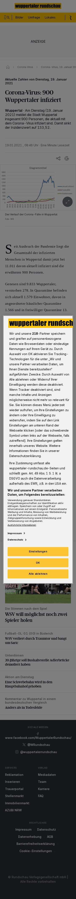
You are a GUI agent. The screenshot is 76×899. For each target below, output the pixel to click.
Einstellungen (38, 551)
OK (38, 562)
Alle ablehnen (38, 573)
